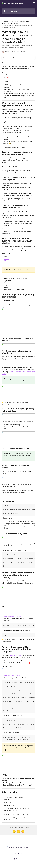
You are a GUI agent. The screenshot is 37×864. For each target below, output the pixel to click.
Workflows (5, 23)
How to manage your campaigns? (21, 21)
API (8, 257)
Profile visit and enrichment (13, 616)
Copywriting (13, 23)
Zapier (6, 259)
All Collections (6, 21)
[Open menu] (33, 3)
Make (6, 261)
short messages (23, 305)
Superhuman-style (16, 655)
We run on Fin (19, 859)
